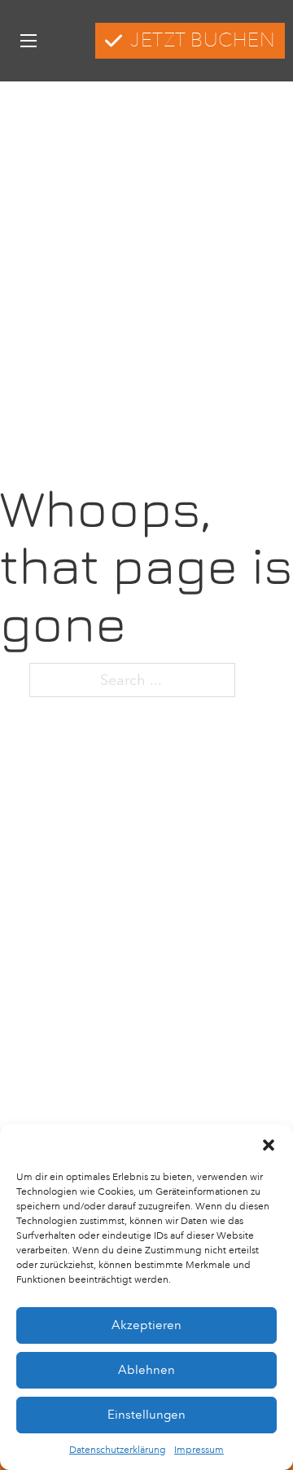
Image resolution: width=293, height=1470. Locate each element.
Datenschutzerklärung (117, 1449)
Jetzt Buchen (202, 40)
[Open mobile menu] (28, 40)
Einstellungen (146, 1414)
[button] (268, 1145)
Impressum (199, 1449)
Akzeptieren (146, 1325)
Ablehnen (146, 1369)
